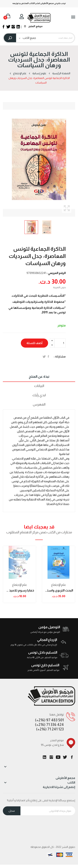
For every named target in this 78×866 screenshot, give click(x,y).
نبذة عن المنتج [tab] (39, 376)
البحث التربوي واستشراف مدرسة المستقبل (58, 590)
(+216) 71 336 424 (49, 724)
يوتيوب (58, 757)
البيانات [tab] (39, 386)
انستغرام (51, 757)
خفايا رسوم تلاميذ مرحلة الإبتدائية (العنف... (19, 590)
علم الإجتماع (19, 585)
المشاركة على (48, 356)
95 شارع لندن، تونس (52, 744)
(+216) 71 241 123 (50, 729)
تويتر (65, 757)
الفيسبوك (71, 757)
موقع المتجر (35, 26)
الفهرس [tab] (39, 404)
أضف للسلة (34, 343)
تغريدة (44, 356)
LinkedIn (44, 757)
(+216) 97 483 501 (49, 720)
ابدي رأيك (39, 395)
